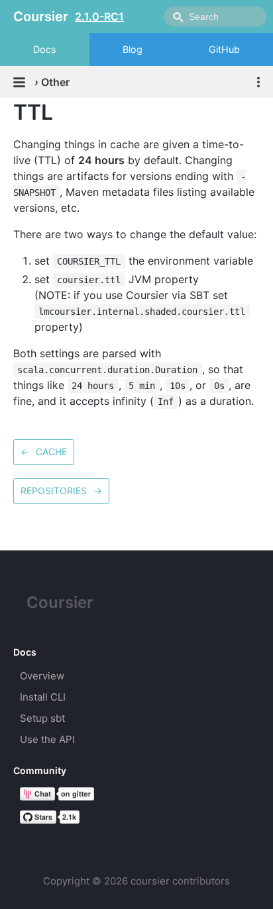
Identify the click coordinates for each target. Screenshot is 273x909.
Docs (44, 49)
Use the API (47, 739)
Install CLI (43, 697)
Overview (42, 676)
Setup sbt (42, 718)
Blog (132, 49)
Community (39, 770)
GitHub (224, 49)
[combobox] (215, 16)
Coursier (60, 602)
